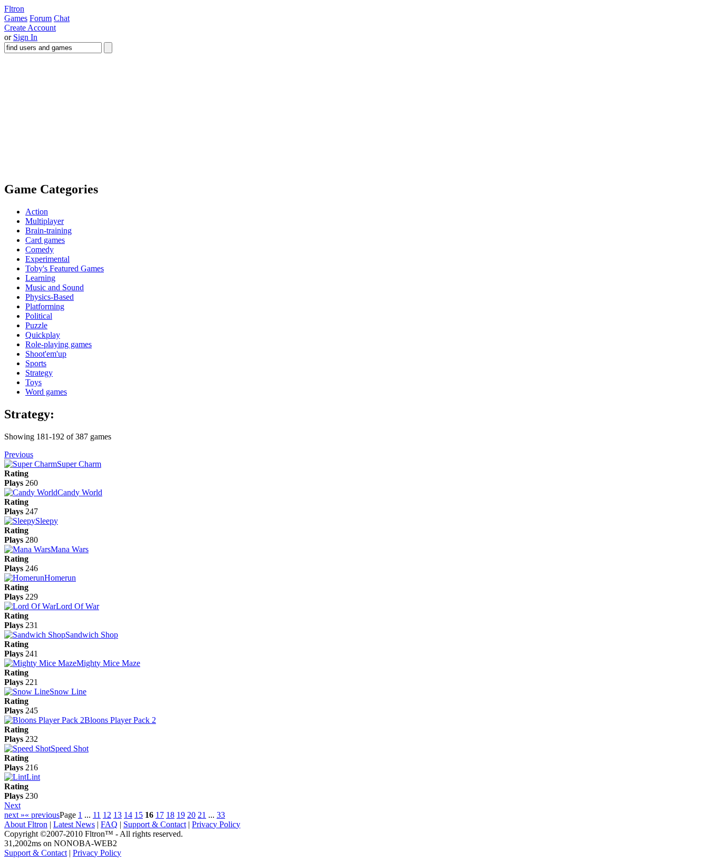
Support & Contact (154, 824)
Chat (62, 18)
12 (107, 814)
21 (202, 814)
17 (159, 814)
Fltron (14, 8)
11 (97, 814)
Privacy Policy (216, 824)
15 (138, 814)
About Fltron (25, 824)
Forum (41, 18)
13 (117, 814)
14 (128, 814)
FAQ (109, 824)
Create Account (30, 27)
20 (191, 814)
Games (15, 18)
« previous (42, 814)
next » (14, 814)
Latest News (74, 824)
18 (170, 814)
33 (221, 814)
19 (181, 814)
